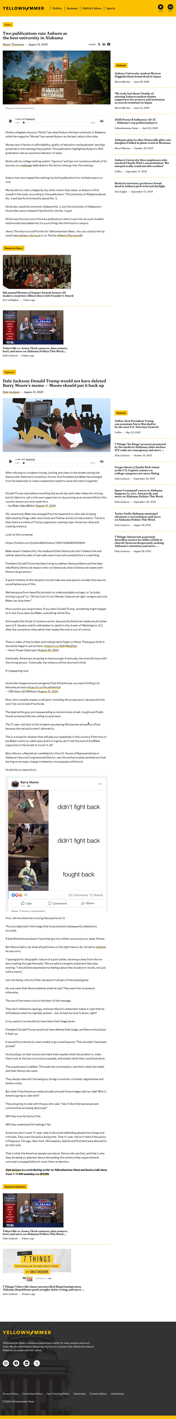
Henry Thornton (13, 44)
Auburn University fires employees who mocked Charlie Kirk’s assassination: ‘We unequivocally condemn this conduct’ (142, 163)
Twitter (99, 44)
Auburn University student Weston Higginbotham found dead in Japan (138, 75)
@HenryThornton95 (69, 235)
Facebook (109, 44)
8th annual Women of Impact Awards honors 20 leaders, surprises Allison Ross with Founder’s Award (38, 294)
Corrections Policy (32, 1393)
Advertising (117, 1393)
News (8, 24)
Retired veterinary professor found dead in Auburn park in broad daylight (140, 184)
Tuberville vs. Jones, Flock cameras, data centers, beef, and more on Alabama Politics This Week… (35, 349)
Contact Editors (98, 1393)
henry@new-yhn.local (26, 235)
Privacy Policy (10, 1393)
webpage (26, 165)
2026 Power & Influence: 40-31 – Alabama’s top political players (136, 121)
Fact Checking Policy (58, 1393)
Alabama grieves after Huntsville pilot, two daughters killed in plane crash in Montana (143, 141)
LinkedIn (104, 44)
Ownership (79, 1393)
